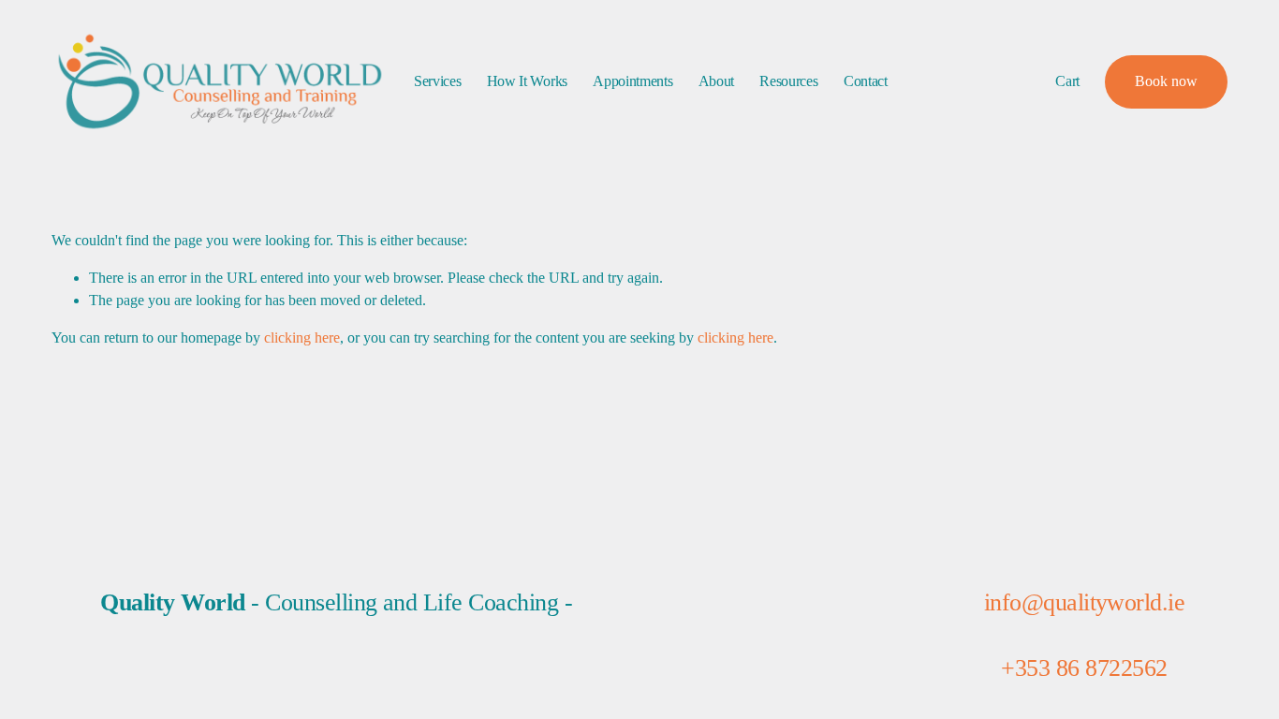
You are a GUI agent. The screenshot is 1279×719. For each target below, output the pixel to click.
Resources (788, 81)
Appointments (632, 81)
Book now (1166, 81)
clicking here (302, 337)
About (716, 81)
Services (437, 81)
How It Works (527, 81)
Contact (866, 81)
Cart (1067, 81)
